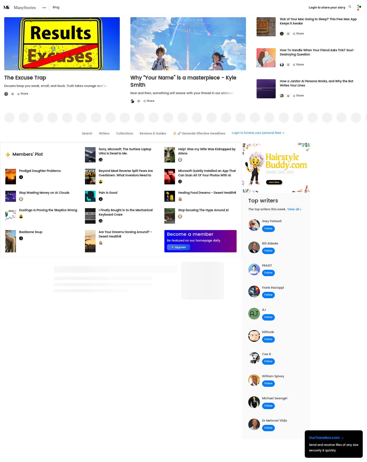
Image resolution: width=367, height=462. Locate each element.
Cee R (266, 354)
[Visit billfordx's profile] (180, 160)
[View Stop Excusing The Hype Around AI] (169, 216)
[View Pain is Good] (90, 196)
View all (293, 209)
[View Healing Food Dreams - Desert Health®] (169, 196)
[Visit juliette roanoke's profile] (21, 177)
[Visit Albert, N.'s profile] (282, 96)
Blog (56, 7)
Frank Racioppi (273, 287)
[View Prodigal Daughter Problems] (10, 176)
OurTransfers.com (325, 438)
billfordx (268, 332)
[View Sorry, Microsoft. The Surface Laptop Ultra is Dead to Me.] (90, 155)
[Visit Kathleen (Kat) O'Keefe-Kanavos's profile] (180, 199)
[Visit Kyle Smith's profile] (132, 101)
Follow (268, 229)
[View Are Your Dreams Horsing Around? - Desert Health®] (90, 241)
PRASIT (267, 265)
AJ (264, 309)
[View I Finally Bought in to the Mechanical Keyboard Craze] (90, 216)
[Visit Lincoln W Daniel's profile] (101, 182)
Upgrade (180, 247)
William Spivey (273, 376)
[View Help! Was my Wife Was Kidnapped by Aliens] (169, 155)
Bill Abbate (270, 243)
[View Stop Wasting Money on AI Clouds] (10, 196)
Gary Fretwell (272, 221)
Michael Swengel (274, 398)
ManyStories (25, 7)
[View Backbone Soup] (10, 241)
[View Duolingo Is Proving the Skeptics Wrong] (10, 216)
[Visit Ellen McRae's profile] (282, 65)
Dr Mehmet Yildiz (274, 420)
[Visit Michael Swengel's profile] (282, 34)
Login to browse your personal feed (256, 132)
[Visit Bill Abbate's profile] (6, 94)
